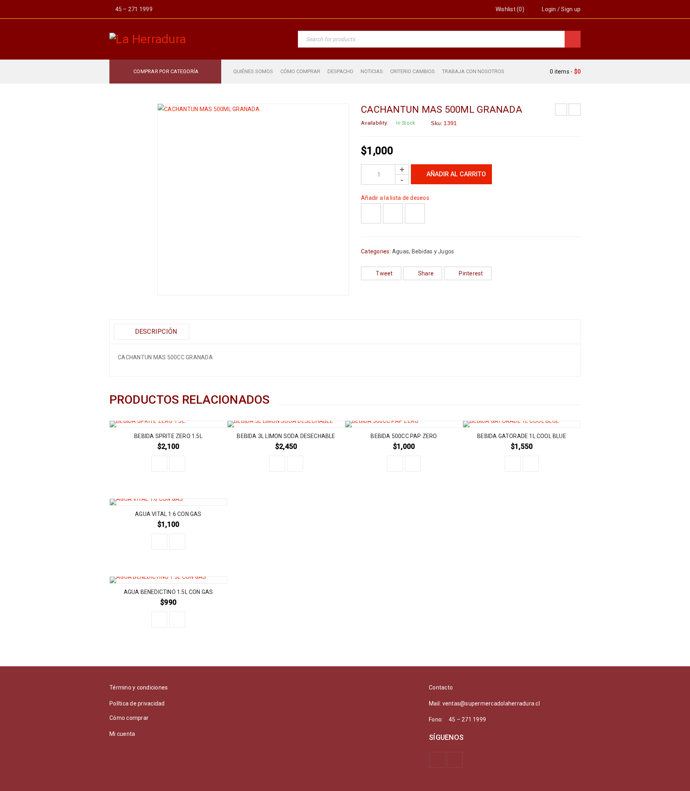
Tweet (384, 273)
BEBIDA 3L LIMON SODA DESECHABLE (286, 436)
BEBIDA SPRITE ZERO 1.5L (168, 436)
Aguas (400, 251)
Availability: (374, 123)
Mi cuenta (122, 734)
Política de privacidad (137, 703)
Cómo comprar (129, 718)
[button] (159, 464)
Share (426, 273)
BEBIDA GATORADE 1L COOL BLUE (521, 436)
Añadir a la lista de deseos (395, 198)
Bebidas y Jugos (433, 251)
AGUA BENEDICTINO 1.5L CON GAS (168, 592)
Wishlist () (509, 9)
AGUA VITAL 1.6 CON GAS (168, 514)
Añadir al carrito (456, 174)
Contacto (441, 687)
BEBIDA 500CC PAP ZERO (404, 436)
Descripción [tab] (155, 331)
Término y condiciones (138, 687)
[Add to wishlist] (371, 213)
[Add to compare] (393, 213)
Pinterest (471, 273)
